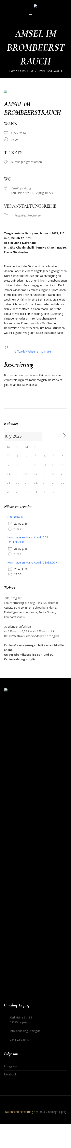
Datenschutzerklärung (19, 1112)
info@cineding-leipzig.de (25, 1031)
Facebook (10, 1074)
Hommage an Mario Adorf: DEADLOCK (32, 562)
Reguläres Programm (28, 215)
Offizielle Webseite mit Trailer (33, 351)
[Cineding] (35, 6)
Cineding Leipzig (21, 188)
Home (13, 71)
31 (35, 492)
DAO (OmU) (15, 517)
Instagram (10, 1066)
